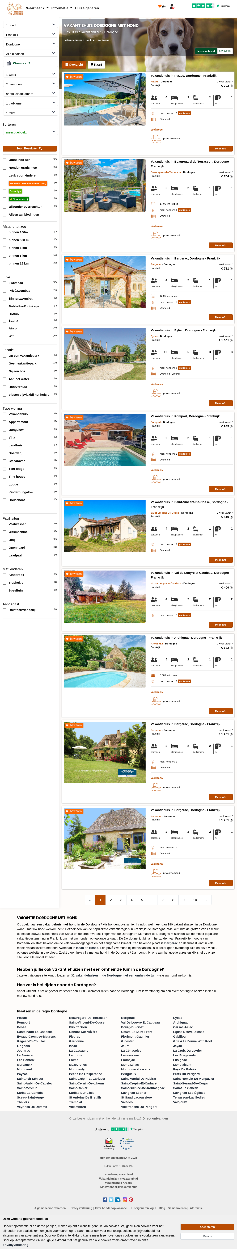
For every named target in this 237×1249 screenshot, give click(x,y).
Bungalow (16, 429)
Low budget (224, 51)
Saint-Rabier (78, 1088)
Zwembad (16, 283)
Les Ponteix (26, 1060)
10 (195, 900)
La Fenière (25, 1055)
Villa (12, 437)
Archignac (180, 1022)
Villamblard (77, 1107)
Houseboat (17, 500)
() (164, 6)
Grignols (23, 1046)
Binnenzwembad (21, 298)
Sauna (13, 320)
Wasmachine (18, 532)
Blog (162, 1208)
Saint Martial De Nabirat (138, 1078)
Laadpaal (15, 555)
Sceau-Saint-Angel (31, 1097)
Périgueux (128, 1074)
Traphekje (16, 582)
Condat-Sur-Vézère (83, 1032)
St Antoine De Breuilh (85, 1097)
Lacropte (75, 1055)
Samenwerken (177, 1208)
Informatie (60, 8)
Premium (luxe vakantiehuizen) (28, 183)
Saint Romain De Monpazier (193, 1078)
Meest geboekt (206, 51)
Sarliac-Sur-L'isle (81, 1093)
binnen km (18, 248)
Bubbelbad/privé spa (24, 306)
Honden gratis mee (23, 167)
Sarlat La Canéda (185, 1088)
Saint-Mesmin (27, 1088)
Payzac (22, 1074)
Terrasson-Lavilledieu (189, 1097)
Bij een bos (17, 371)
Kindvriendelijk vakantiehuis (118, 1186)
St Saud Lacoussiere (136, 1097)
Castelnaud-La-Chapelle (35, 1032)
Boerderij (15, 453)
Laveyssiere (130, 1055)
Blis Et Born (78, 1027)
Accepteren (207, 1227)
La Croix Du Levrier (187, 1050)
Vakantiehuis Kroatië (118, 1182)
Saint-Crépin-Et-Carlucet (139, 1083)
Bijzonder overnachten (25, 206)
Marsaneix (24, 1064)
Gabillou (179, 1036)
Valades (127, 1102)
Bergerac (171, 943)
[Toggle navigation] (180, 5)
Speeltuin (16, 590)
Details (207, 1236)
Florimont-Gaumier (135, 1036)
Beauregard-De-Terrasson (88, 1018)
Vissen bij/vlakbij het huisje (29, 394)
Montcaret (24, 1069)
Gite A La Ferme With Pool (192, 1041)
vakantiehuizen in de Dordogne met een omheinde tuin (115, 975)
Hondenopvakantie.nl (118, 1174)
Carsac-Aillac (183, 1027)
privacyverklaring (15, 1245)
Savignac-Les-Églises (189, 1093)
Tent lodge (16, 469)
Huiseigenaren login (143, 1208)
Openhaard (17, 547)
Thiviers (23, 1102)
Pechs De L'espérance (85, 1074)
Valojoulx (180, 1102)
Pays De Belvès (184, 1069)
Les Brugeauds (184, 1055)
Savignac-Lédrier (133, 1093)
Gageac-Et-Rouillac (31, 1041)
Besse (93, 948)
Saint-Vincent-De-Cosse (86, 1022)
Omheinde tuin (20, 160)
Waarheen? (36, 8)
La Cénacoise (131, 1050)
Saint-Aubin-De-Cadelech (35, 1083)
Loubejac (128, 1060)
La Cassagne (78, 1050)
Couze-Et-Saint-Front (136, 1032)
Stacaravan (17, 461)
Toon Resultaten (28, 148)
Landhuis (16, 445)
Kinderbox (16, 575)
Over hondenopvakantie (111, 1208)
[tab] (74, 65)
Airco (13, 328)
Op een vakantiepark (24, 355)
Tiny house (17, 476)
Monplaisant (182, 1064)
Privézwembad (19, 290)
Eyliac (177, 1018)
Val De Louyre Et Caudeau (140, 1022)
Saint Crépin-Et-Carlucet (87, 1078)
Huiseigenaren (87, 8)
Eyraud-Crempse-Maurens (36, 1036)
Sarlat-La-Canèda (30, 1093)
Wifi (11, 336)
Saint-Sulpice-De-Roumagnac (143, 1088)
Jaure (125, 1046)
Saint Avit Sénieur (30, 1078)
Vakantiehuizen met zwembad (118, 1178)
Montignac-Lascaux (135, 1069)
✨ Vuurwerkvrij (19, 199)
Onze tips (15, 191)
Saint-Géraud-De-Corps (190, 1083)
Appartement (18, 422)
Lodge (13, 484)
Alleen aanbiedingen (24, 214)
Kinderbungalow (21, 492)
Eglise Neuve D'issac (188, 1032)
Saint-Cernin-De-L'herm (86, 1083)
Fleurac (74, 1036)
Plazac (22, 1018)
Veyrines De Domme (32, 1107)
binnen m (18, 232)
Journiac (23, 1050)
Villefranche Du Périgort (139, 1107)
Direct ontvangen (155, 1118)
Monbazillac (130, 1064)
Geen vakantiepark (22, 363)
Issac (80, 948)
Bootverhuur (18, 387)
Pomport (23, 1022)
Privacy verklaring (80, 1208)
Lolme (73, 1060)
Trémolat (75, 1102)
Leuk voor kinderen (23, 175)
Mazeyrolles (78, 1064)
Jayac (177, 1046)
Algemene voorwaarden (50, 1208)
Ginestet (127, 1041)
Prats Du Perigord (186, 1074)
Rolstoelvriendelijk (22, 610)
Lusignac (180, 1060)
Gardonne (76, 1041)
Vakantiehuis (18, 414)
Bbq (12, 540)
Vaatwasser (17, 524)
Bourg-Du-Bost (132, 1027)
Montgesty (77, 1069)
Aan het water (19, 379)
